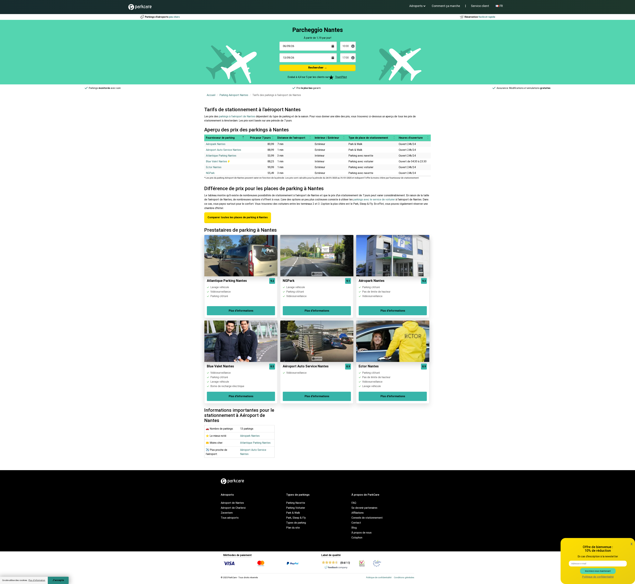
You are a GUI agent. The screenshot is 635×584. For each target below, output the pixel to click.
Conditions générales (404, 577)
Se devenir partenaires (364, 507)
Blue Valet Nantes (217, 161)
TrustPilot (341, 77)
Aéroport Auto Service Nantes (223, 149)
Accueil (211, 95)
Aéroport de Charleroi (233, 507)
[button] (243, 138)
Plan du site (293, 527)
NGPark (210, 173)
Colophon (356, 537)
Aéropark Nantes (215, 144)
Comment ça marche (446, 6)
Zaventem (227, 512)
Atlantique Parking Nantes (221, 155)
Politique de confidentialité (378, 577)
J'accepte (58, 580)
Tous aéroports (230, 517)
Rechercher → (317, 67)
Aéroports (416, 6)
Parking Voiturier (295, 507)
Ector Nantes (213, 167)
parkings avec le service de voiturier (374, 199)
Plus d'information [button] (36, 580)
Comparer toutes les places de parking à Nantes (238, 217)
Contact (356, 522)
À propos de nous (361, 532)
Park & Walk (293, 512)
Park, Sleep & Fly (296, 517)
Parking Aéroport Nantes (233, 95)
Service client (480, 6)
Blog (354, 527)
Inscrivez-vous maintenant (598, 571)
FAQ (353, 502)
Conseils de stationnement (367, 517)
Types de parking (296, 522)
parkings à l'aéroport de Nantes (237, 116)
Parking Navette (295, 502)
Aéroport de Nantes (232, 502)
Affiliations (357, 512)
